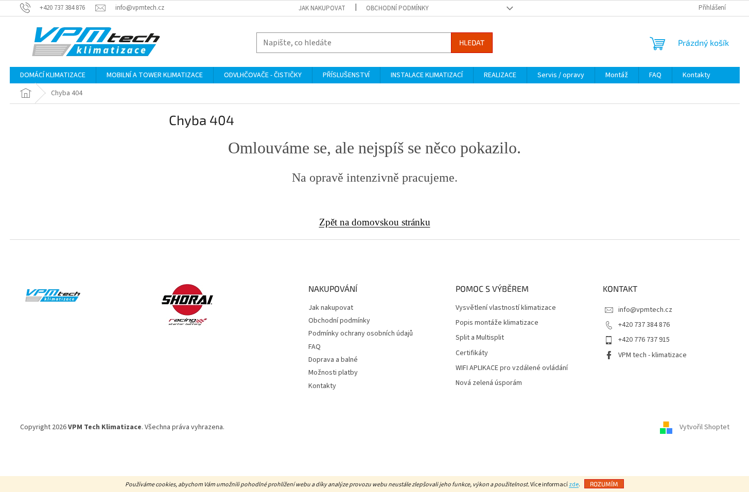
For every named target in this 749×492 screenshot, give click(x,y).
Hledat (471, 42)
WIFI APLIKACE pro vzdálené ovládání (512, 368)
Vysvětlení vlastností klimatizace (506, 308)
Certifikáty (472, 353)
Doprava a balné (333, 360)
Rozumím (604, 483)
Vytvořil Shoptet (704, 427)
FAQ (314, 347)
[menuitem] (53, 75)
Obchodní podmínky (397, 8)
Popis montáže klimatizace (497, 323)
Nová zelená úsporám (489, 383)
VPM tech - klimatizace (652, 355)
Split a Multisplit (480, 338)
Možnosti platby (333, 372)
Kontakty (322, 386)
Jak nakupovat (322, 8)
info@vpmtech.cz (645, 310)
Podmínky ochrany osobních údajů (360, 333)
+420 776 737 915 (644, 340)
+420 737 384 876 (644, 325)
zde (574, 484)
